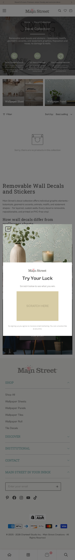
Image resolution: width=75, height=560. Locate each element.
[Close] (7, 229)
